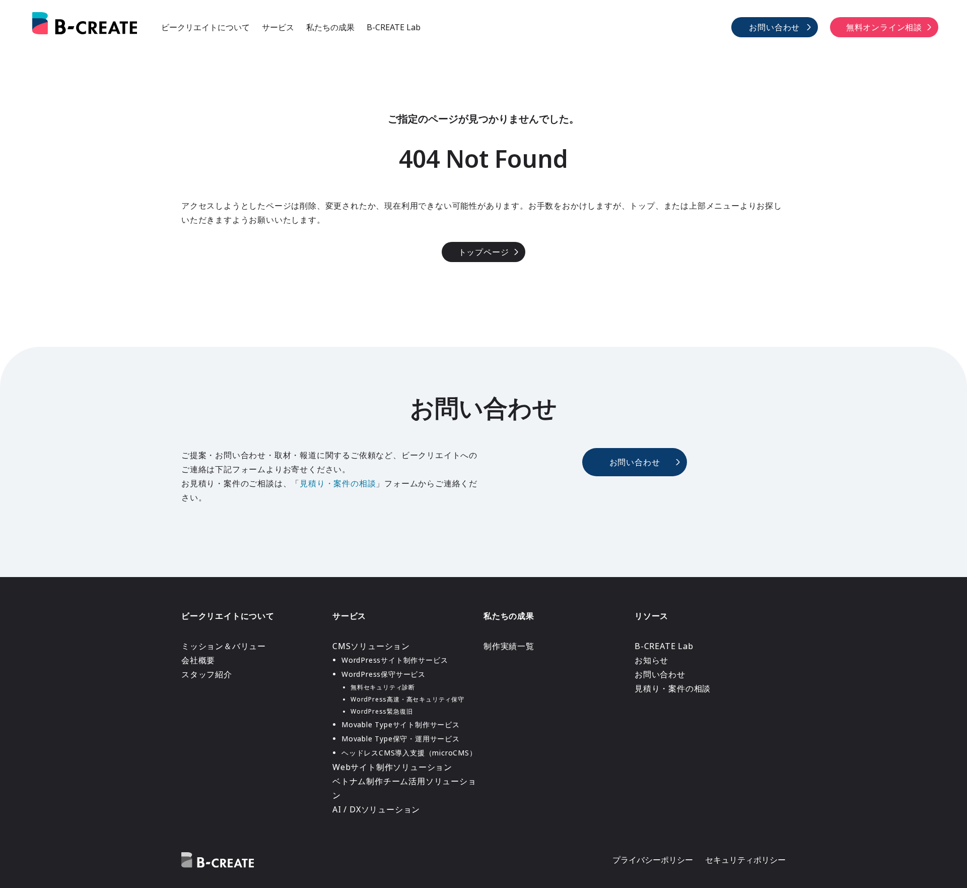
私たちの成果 (330, 27)
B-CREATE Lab (394, 27)
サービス (278, 27)
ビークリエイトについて (205, 27)
